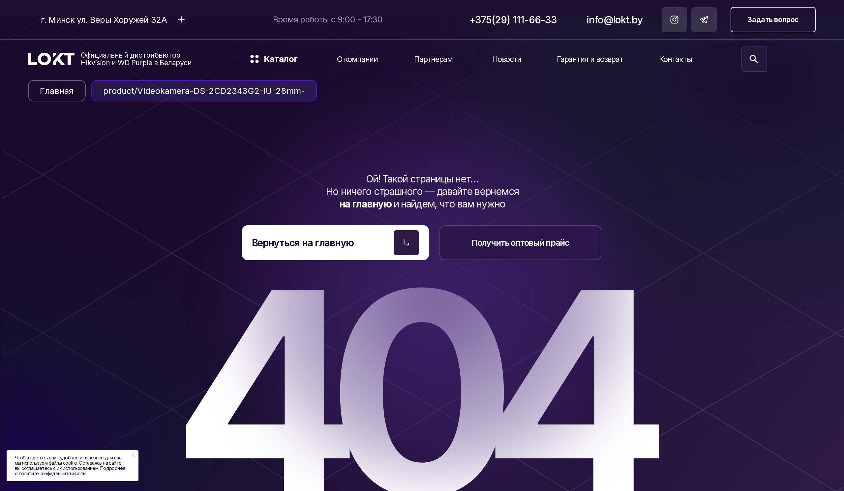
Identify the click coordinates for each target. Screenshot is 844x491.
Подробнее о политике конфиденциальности (70, 470)
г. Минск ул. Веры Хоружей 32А (104, 19)
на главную (366, 204)
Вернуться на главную (303, 243)
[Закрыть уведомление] (133, 455)
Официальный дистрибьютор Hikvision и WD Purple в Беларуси (136, 59)
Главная (57, 91)
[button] (317, 62)
